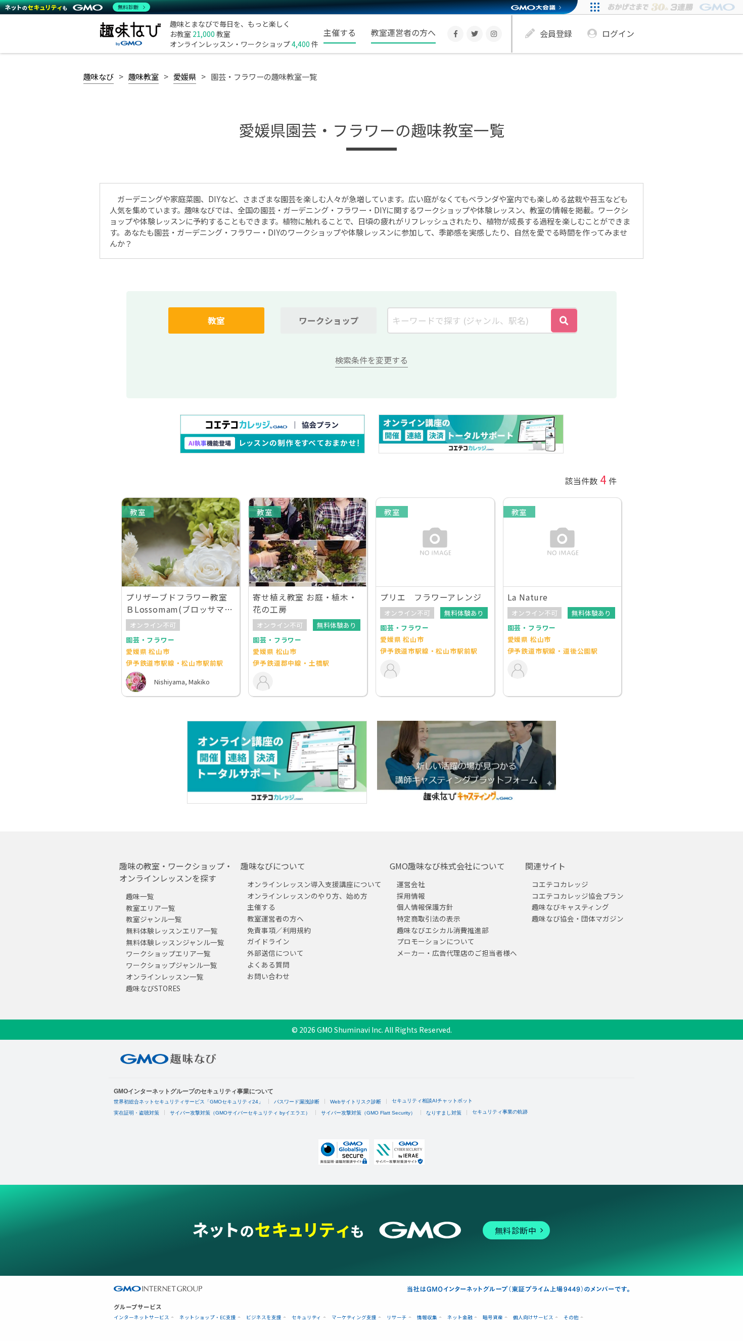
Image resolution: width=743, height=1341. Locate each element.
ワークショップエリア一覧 (168, 953)
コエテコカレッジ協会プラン (578, 895)
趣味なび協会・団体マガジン (578, 918)
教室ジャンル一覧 (154, 919)
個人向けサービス (533, 1317)
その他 (571, 1317)
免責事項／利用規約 (279, 929)
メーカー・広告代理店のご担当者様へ (457, 953)
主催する (339, 32)
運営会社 (411, 884)
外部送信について (275, 953)
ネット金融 (460, 1317)
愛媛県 (184, 76)
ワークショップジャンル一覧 (171, 965)
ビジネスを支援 (264, 1317)
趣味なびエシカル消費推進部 (443, 929)
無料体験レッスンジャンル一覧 (175, 942)
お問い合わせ (268, 975)
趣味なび (98, 76)
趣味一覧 (140, 896)
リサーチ (397, 1317)
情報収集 (427, 1317)
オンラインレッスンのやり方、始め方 (307, 895)
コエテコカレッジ (560, 884)
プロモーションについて (436, 941)
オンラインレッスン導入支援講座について (314, 884)
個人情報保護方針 (425, 907)
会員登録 (556, 33)
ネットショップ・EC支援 (207, 1317)
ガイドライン (268, 941)
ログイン (618, 33)
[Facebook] (455, 34)
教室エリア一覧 (150, 907)
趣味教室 (143, 76)
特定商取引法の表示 (428, 918)
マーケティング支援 (354, 1317)
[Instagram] (494, 34)
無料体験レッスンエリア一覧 (172, 931)
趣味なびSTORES (153, 988)
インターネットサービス (141, 1317)
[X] (475, 34)
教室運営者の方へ (403, 32)
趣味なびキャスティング (570, 907)
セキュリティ (306, 1317)
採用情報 (411, 895)
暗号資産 (493, 1317)
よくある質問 (268, 964)
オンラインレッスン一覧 (165, 976)
